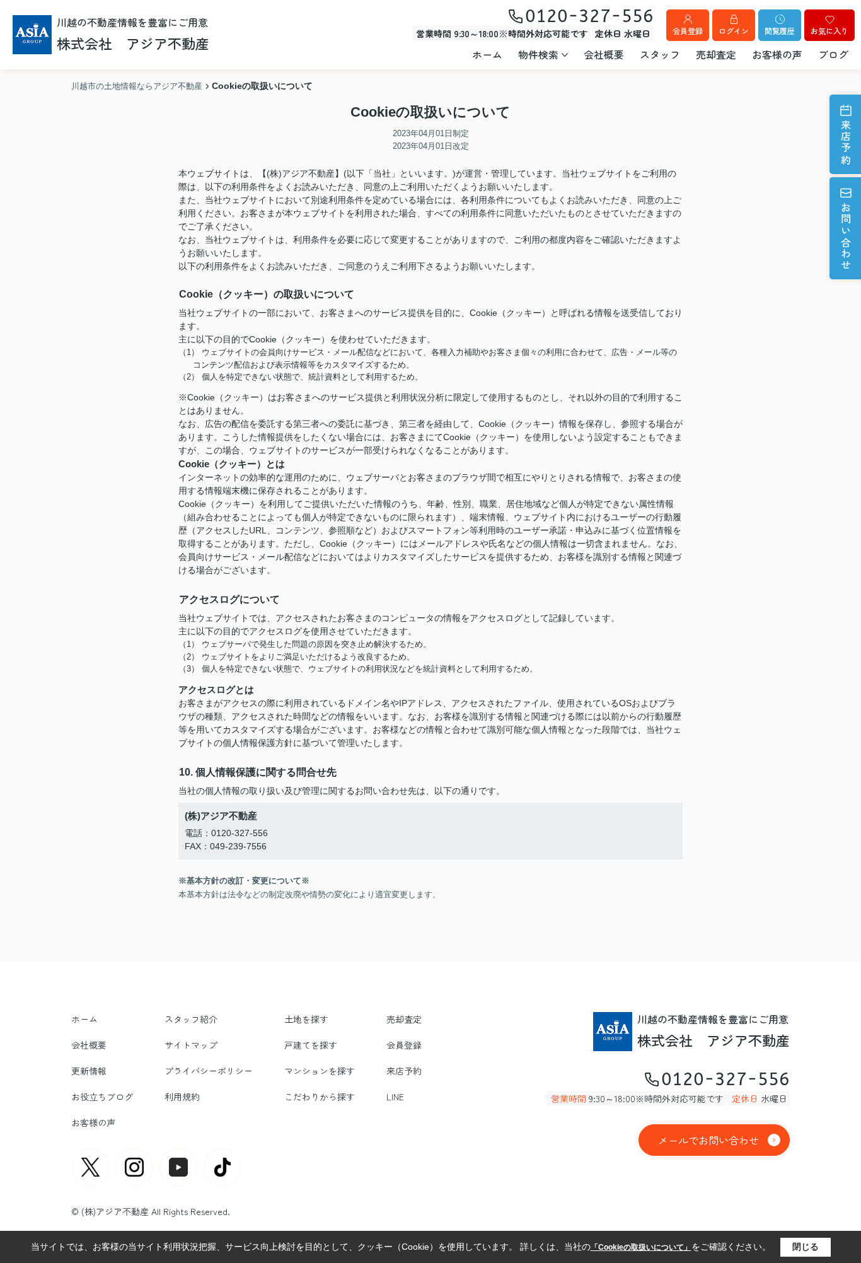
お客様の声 (777, 54)
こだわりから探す (319, 1096)
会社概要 (604, 54)
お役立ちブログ (102, 1096)
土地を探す (306, 1019)
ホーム (487, 54)
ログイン (734, 30)
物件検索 (538, 54)
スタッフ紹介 (191, 1019)
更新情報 (89, 1070)
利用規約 (182, 1096)
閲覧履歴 (780, 30)
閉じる (805, 1247)
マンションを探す (319, 1070)
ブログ (833, 54)
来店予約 (845, 143)
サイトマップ (191, 1045)
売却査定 (716, 54)
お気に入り (829, 30)
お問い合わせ (845, 236)
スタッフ (660, 54)
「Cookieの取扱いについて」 (641, 1247)
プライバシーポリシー (209, 1070)
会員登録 (688, 30)
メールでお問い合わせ (708, 1140)
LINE (395, 1096)
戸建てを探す (310, 1045)
